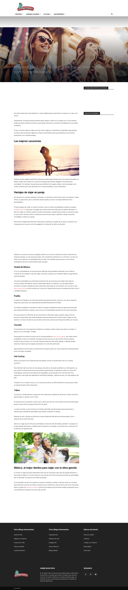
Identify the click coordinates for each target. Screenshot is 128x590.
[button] (112, 14)
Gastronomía (59, 14)
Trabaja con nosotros (90, 542)
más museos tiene (20, 288)
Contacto (86, 539)
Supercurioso (18, 535)
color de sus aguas (59, 336)
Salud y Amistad (19, 546)
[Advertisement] (80, 7)
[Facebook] (85, 574)
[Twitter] (90, 574)
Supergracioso (53, 535)
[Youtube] (96, 574)
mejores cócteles (32, 487)
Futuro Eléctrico (54, 546)
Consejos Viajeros (32, 14)
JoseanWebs (87, 546)
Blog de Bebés (53, 550)
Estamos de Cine (54, 539)
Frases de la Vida (19, 542)
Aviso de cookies (89, 535)
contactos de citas (20, 209)
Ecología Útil (53, 542)
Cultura (46, 14)
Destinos (18, 14)
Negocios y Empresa (20, 539)
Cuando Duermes (19, 550)
